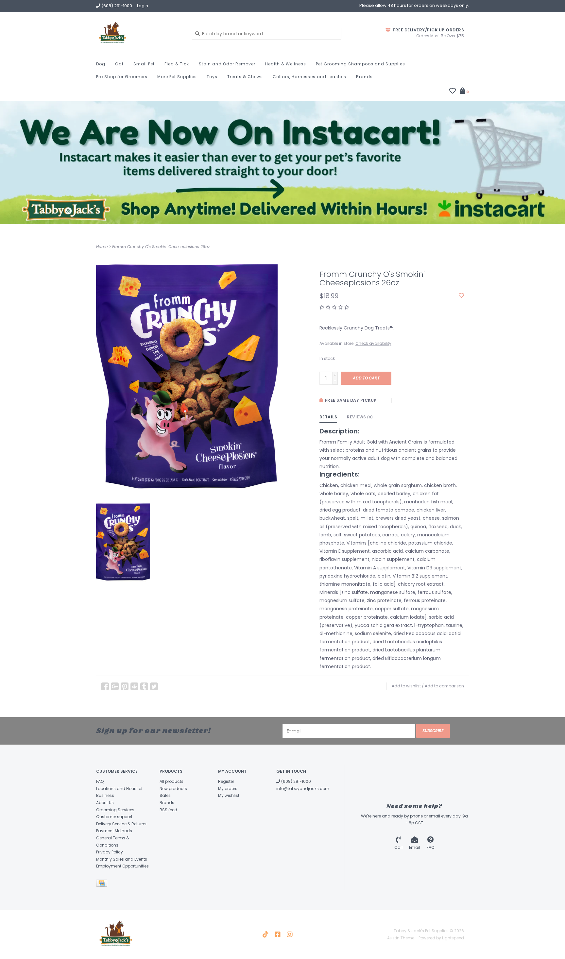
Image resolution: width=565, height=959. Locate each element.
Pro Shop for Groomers (121, 76)
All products (171, 781)
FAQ (100, 781)
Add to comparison (444, 686)
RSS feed (168, 810)
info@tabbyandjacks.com (302, 788)
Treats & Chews (245, 76)
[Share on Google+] (115, 686)
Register (226, 781)
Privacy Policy (109, 852)
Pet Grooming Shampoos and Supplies (360, 64)
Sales (165, 795)
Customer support (114, 816)
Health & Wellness (285, 64)
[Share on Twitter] (154, 686)
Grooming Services (115, 810)
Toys (212, 76)
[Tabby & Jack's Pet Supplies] (139, 33)
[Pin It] (124, 686)
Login (142, 6)
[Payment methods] (103, 884)
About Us (105, 802)
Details (328, 417)
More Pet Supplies (177, 76)
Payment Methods (114, 830)
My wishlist (228, 795)
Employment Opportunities (122, 866)
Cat (119, 64)
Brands (364, 76)
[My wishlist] (452, 91)
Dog (100, 64)
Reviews (360, 417)
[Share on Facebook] (105, 686)
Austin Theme (400, 938)
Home (102, 246)
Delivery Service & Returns (121, 824)
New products (173, 788)
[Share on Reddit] (134, 686)
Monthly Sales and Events (121, 859)
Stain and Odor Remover (227, 64)
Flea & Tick (176, 64)
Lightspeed (453, 938)
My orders (227, 788)
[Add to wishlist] (461, 296)
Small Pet (144, 64)
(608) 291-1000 (295, 781)
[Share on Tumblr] (144, 686)
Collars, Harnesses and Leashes (309, 76)
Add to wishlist (406, 686)
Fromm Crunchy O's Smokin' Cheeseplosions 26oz (161, 246)
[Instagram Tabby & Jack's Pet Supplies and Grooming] (289, 934)
